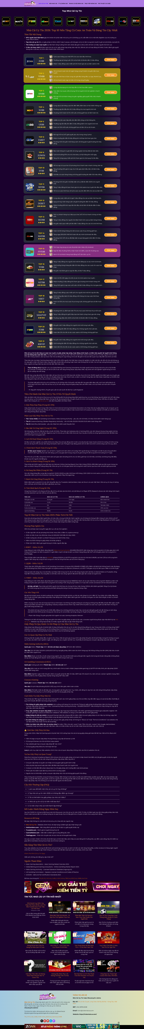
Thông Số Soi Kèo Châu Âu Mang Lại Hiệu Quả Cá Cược (35, 946)
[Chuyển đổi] (26, 789)
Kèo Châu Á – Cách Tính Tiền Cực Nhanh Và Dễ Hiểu (59, 946)
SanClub (84, 878)
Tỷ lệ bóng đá (63, 3)
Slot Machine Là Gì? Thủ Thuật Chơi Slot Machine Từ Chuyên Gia (84, 975)
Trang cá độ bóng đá (76, 3)
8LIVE (44, 878)
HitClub (48, 878)
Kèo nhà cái (53, 3)
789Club (68, 878)
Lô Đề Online (60, 878)
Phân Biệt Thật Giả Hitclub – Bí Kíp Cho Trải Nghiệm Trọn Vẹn (60, 916)
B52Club (74, 878)
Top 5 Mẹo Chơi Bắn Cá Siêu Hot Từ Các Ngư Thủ (109, 946)
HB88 (79, 878)
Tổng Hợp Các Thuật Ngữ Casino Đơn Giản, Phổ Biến (108, 975)
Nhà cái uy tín (43, 3)
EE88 (60, 1017)
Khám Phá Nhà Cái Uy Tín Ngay (34, 853)
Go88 (53, 878)
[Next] (115, 887)
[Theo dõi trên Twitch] (53, 1020)
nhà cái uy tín (44, 401)
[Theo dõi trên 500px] (50, 1020)
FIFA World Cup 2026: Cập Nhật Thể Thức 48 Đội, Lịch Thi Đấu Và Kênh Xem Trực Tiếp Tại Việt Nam (35, 905)
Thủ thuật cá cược (104, 3)
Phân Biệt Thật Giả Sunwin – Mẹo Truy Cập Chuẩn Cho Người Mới (84, 917)
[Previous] (28, 887)
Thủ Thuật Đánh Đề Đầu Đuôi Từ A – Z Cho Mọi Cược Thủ (84, 946)
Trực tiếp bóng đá (91, 3)
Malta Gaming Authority (62, 550)
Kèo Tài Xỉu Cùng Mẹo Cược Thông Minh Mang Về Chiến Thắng (109, 917)
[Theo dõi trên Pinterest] (44, 1020)
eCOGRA (50, 557)
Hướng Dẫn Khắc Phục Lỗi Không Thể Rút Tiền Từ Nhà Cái (60, 975)
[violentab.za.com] (30, 3)
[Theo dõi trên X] (41, 1020)
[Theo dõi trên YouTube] (47, 1020)
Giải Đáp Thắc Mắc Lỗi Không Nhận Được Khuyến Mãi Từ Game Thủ (35, 975)
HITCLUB (30, 1017)
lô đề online (41, 1017)
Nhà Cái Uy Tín (31, 825)
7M (40, 878)
